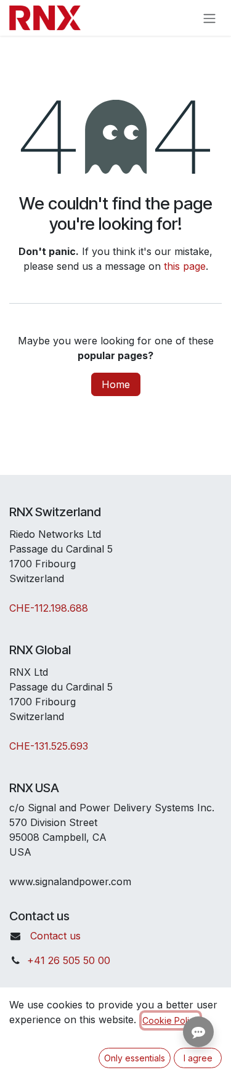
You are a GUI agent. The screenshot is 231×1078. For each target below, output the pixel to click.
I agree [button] (198, 1058)
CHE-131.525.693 (48, 746)
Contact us (55, 936)
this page (185, 266)
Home (116, 384)
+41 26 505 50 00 (68, 960)
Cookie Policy (170, 1020)
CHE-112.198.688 (48, 608)
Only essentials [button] (134, 1058)
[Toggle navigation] (209, 18)
